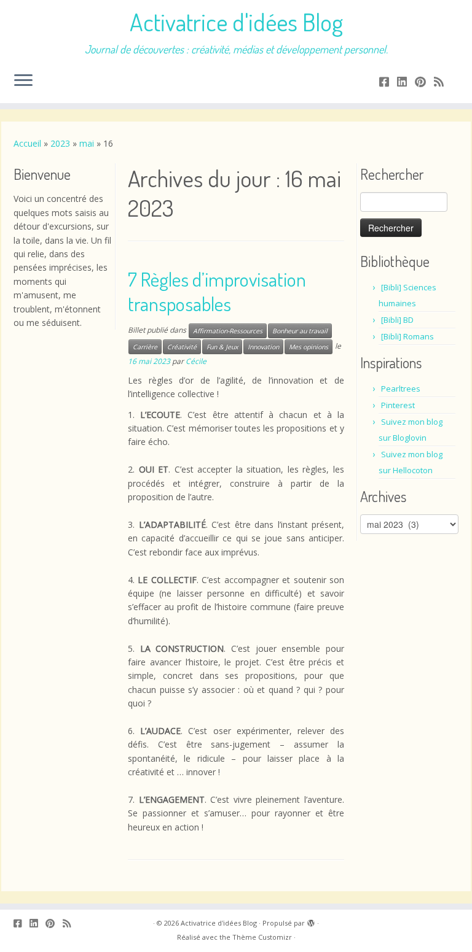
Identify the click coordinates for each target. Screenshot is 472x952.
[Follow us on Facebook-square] (388, 81)
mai (86, 143)
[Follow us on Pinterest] (424, 81)
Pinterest (398, 405)
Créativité (182, 346)
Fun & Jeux (222, 346)
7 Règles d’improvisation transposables (217, 291)
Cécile (196, 361)
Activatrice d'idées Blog (236, 21)
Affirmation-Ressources (227, 331)
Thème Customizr (262, 937)
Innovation (263, 346)
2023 (60, 143)
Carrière (145, 346)
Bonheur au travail (300, 331)
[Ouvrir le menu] (23, 81)
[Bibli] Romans (407, 336)
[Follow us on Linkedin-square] (406, 81)
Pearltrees (400, 388)
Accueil (27, 143)
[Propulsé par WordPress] (311, 920)
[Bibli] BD (397, 319)
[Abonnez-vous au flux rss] (443, 81)
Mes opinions (308, 346)
